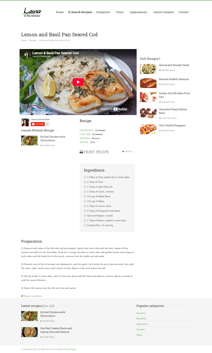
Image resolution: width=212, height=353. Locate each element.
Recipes (32, 40)
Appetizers (142, 324)
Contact (184, 12)
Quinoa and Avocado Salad (174, 65)
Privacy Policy (70, 349)
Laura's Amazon (163, 12)
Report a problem (32, 296)
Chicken (140, 329)
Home (60, 12)
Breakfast (141, 318)
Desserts (141, 313)
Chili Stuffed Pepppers (172, 125)
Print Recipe (96, 151)
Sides (139, 335)
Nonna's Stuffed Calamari (174, 79)
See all (48, 306)
